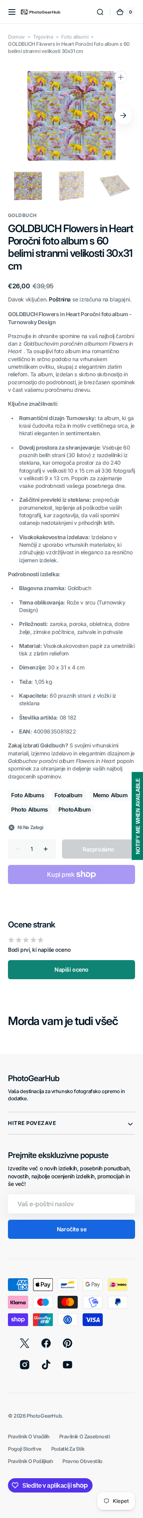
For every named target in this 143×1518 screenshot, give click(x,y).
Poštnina (60, 299)
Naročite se (71, 1229)
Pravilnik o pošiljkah (30, 1461)
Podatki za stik (68, 1449)
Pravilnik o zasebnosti (84, 1437)
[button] (12, 12)
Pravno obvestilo (82, 1461)
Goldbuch (22, 215)
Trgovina (43, 37)
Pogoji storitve (25, 1449)
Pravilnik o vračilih (29, 1437)
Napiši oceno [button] (71, 969)
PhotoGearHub (44, 1416)
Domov (16, 37)
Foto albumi (74, 37)
